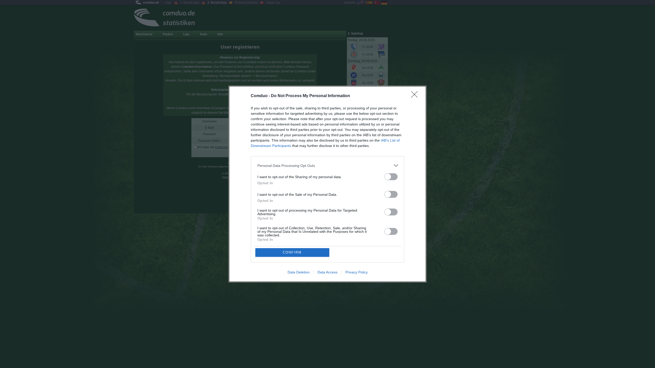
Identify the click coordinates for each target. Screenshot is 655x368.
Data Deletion (299, 272)
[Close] (416, 96)
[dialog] (327, 184)
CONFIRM (292, 252)
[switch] (391, 176)
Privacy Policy (356, 272)
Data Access (327, 272)
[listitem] (327, 165)
